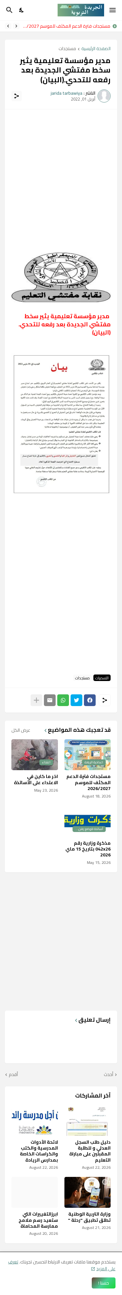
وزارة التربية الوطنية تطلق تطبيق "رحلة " (89, 1217)
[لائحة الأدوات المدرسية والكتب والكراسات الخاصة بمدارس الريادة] (34, 1120)
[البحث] (8, 10)
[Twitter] (76, 700)
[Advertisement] (61, 177)
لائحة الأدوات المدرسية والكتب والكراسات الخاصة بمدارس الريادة (39, 1151)
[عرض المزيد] (36, 700)
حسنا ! (103, 1283)
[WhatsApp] (63, 700)
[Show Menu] (113, 10)
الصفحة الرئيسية (96, 49)
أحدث (108, 1074)
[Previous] (16, 26)
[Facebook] (90, 700)
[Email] (50, 700)
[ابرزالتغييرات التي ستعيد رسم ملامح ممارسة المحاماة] (34, 1192)
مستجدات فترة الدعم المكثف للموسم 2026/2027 (66, 26)
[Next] (8, 26)
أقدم (13, 1074)
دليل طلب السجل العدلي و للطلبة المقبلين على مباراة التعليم (90, 1151)
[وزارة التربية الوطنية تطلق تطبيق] (87, 1192)
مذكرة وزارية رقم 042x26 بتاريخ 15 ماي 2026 (88, 849)
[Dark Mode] (22, 10)
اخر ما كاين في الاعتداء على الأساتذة (36, 779)
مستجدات (67, 49)
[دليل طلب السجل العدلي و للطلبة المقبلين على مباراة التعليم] (87, 1120)
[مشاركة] (16, 96)
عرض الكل (20, 730)
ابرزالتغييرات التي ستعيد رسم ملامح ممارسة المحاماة (38, 1220)
